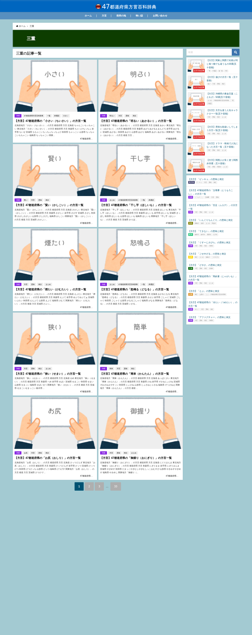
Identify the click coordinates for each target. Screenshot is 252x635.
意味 (127, 116)
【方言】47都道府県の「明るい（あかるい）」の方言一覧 (136, 120)
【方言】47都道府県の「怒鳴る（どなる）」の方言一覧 (134, 289)
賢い (25, 200)
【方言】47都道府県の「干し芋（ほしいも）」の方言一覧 (136, 205)
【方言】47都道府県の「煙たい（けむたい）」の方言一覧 (50, 289)
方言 (104, 15)
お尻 (25, 453)
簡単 (111, 369)
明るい (112, 116)
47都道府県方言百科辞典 (33, 116)
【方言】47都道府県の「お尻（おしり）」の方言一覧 (48, 457)
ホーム (88, 15)
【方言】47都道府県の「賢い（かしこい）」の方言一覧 (49, 205)
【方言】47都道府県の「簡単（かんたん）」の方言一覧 (134, 373)
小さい (65, 116)
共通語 (56, 116)
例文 (134, 116)
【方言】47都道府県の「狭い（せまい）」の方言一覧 (48, 373)
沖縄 (18, 116)
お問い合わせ (160, 15)
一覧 (48, 116)
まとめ (112, 200)
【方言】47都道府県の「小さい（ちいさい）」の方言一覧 (50, 120)
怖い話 (139, 15)
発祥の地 (121, 15)
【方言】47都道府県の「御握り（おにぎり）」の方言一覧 (136, 457)
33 (115, 486)
